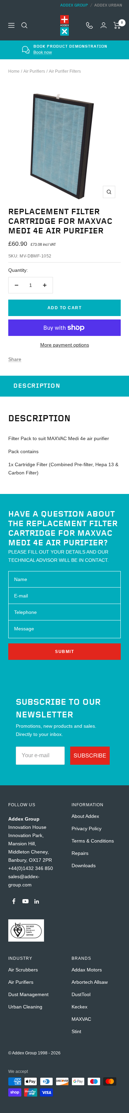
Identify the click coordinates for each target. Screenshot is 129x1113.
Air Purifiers (34, 71)
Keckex (79, 1006)
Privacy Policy (86, 828)
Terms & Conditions (93, 841)
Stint (76, 1031)
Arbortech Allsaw (90, 982)
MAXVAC (81, 1019)
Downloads (84, 865)
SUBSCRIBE (90, 755)
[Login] (103, 25)
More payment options (64, 345)
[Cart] (117, 25)
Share (14, 359)
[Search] (24, 25)
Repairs (80, 853)
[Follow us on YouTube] (25, 901)
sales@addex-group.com (70, 52)
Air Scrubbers (23, 969)
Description (37, 386)
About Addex (85, 816)
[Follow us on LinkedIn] (36, 901)
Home (14, 71)
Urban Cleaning (25, 1006)
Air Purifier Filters (65, 71)
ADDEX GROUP (74, 5)
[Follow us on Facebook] (14, 901)
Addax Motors (87, 969)
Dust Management (28, 994)
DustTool (81, 994)
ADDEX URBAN (108, 5)
